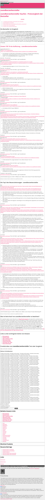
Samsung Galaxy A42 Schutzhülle (9, 453)
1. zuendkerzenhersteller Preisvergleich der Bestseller (13, 21)
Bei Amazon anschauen (5, 59)
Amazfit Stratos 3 (6, 452)
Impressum (2, 459)
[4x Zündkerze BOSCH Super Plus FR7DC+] (9, 165)
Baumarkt (5, 424)
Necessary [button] (2, 485)
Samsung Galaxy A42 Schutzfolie (9, 454)
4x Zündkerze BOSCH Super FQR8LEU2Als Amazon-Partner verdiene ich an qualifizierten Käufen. (20, 106)
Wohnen (4, 441)
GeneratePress (24, 466)
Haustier (4, 432)
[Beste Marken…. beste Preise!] (6, 2)
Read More (37, 468)
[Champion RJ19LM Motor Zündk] (7, 156)
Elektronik (5, 428)
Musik (4, 434)
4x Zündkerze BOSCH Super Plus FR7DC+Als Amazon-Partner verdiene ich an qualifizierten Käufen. (20, 166)
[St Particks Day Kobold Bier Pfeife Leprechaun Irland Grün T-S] (13, 138)
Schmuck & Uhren (6, 436)
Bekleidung (5, 425)
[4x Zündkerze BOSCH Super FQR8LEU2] (8, 104)
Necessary (4, 486)
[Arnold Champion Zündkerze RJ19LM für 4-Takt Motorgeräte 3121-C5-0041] (16, 61)
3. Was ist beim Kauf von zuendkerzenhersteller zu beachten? (14, 24)
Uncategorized (6, 440)
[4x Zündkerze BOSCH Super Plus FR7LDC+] (9, 84)
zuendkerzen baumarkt (5, 405)
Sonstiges (5, 439)
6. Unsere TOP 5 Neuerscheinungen (10, 26)
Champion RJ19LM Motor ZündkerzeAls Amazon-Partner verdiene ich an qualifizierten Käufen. (19, 157)
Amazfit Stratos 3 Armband (8, 449)
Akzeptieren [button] (32, 468)
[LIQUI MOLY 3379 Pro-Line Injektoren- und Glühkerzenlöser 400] (14, 72)
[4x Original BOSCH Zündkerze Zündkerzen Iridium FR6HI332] (13, 96)
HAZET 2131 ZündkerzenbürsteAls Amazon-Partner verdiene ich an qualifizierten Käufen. (18, 51)
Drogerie (4, 426)
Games (4, 430)
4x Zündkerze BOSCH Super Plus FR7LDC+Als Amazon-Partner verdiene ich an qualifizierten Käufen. (20, 86)
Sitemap (2, 464)
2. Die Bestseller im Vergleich (8, 22)
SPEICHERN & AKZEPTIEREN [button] (6, 499)
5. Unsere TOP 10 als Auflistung (9, 25)
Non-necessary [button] (3, 492)
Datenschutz (3, 461)
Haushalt (4, 431)
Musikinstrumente (6, 435)
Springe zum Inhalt (4, 1)
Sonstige (4, 437)
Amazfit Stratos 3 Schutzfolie (8, 450)
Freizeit (4, 429)
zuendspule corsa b (4, 407)
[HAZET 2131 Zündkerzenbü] (6, 50)
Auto (4, 423)
